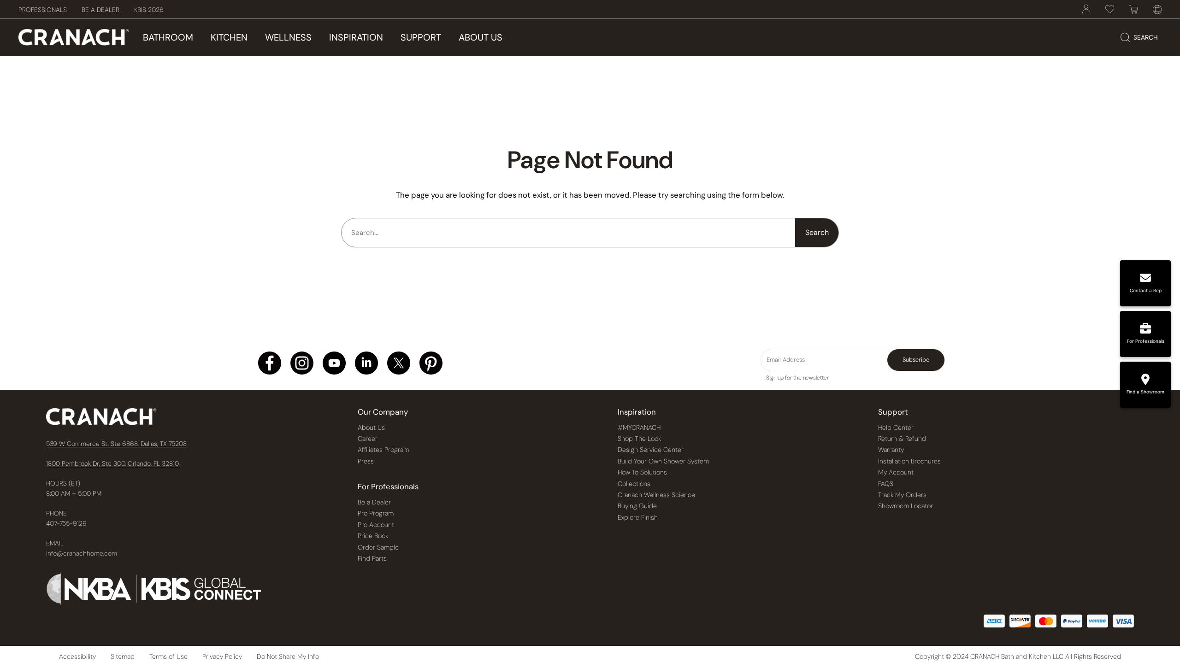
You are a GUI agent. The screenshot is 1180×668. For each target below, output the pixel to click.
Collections (634, 484)
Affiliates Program (383, 449)
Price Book (373, 536)
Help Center (896, 427)
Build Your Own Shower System (663, 461)
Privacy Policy (222, 656)
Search (817, 232)
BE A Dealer (100, 10)
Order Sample (378, 547)
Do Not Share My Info (288, 656)
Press (366, 461)
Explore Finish (638, 517)
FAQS (885, 484)
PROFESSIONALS (42, 10)
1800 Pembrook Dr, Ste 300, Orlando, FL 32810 (112, 463)
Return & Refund (902, 438)
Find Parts (372, 558)
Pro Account (376, 525)
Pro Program (376, 513)
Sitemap (123, 656)
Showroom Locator (905, 506)
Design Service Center (651, 449)
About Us (371, 427)
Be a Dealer (374, 502)
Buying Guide (637, 506)
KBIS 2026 (149, 10)
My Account (896, 472)
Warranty (891, 449)
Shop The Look (639, 438)
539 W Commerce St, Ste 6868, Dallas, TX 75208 (116, 443)
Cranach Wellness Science (656, 495)
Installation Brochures (909, 461)
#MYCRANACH (639, 427)
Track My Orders (902, 495)
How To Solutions (642, 472)
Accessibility (77, 656)
